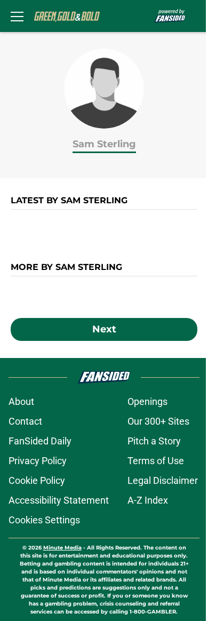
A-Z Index (147, 500)
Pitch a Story (154, 441)
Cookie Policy (37, 480)
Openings (147, 401)
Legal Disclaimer (162, 480)
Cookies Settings (44, 520)
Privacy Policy (38, 460)
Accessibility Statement (59, 500)
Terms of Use (155, 460)
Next (104, 329)
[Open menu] (17, 16)
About (21, 401)
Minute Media (62, 547)
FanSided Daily (40, 441)
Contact (25, 421)
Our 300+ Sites (158, 421)
